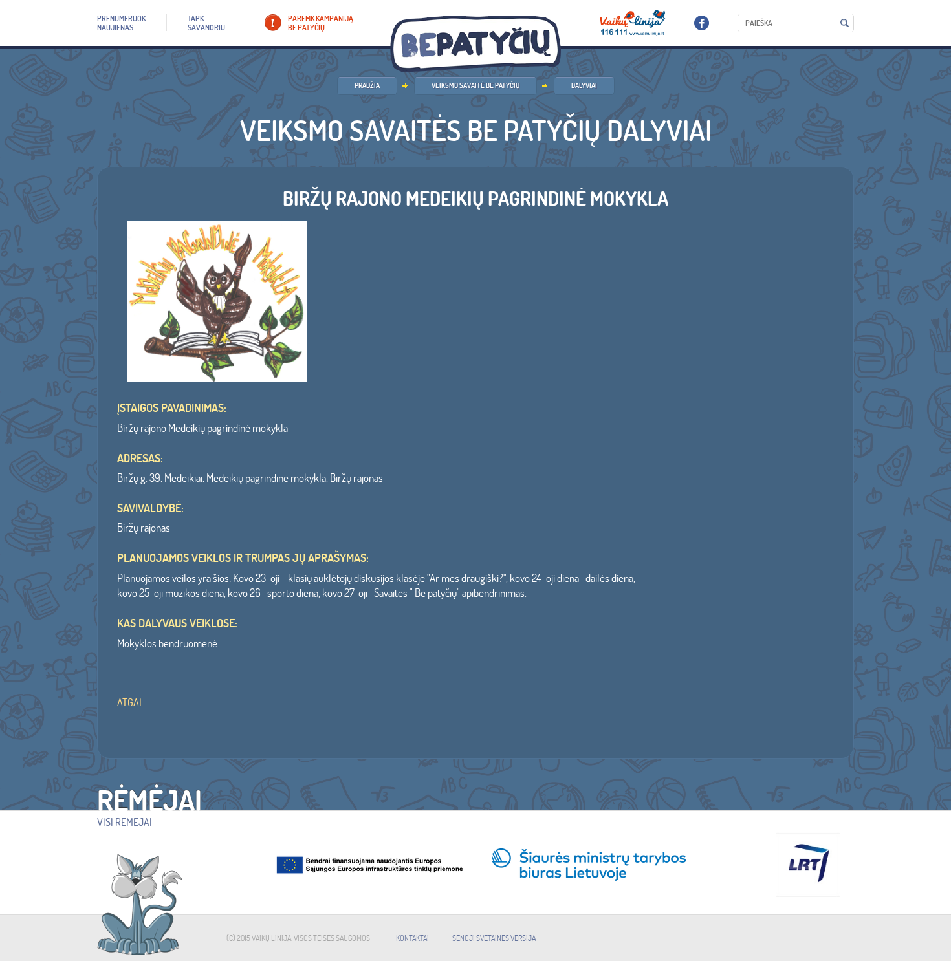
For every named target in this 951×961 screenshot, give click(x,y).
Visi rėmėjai (124, 821)
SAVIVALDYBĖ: (150, 508)
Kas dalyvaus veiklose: (177, 623)
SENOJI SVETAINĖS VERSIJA (494, 938)
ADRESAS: (140, 458)
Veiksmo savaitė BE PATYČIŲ (475, 85)
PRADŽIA (367, 85)
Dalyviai (584, 85)
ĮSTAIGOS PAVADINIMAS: (171, 408)
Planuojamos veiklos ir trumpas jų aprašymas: (243, 558)
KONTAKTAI (412, 938)
